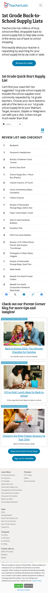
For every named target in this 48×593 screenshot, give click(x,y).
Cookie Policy (36, 581)
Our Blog (4, 544)
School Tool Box (29, 481)
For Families (5, 481)
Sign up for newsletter (24, 458)
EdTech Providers (7, 552)
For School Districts (8, 475)
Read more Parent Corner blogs (24, 451)
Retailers (4, 555)
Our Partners (5, 541)
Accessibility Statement (9, 502)
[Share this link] (32, 294)
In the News (5, 538)
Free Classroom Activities (10, 493)
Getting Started (6, 515)
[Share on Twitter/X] (15, 294)
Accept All (18, 586)
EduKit (26, 478)
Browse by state (24, 63)
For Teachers (5, 478)
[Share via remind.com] (41, 294)
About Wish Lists (7, 484)
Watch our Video (7, 499)
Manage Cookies (23, 590)
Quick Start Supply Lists (9, 487)
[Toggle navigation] (40, 5)
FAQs (3, 512)
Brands (3, 558)
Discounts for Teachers (9, 496)
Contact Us (5, 527)
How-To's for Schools (8, 521)
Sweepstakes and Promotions (11, 490)
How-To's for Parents (8, 524)
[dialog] (24, 578)
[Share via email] (24, 294)
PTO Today (28, 475)
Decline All (28, 586)
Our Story (4, 535)
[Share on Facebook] (6, 294)
